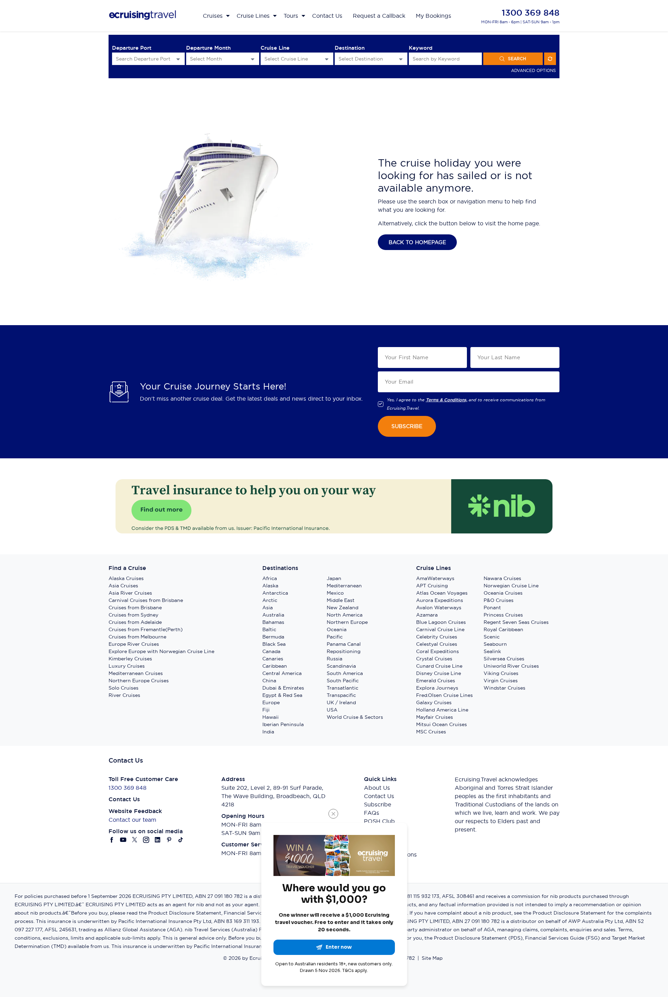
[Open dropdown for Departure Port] (178, 59)
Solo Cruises (123, 688)
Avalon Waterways (438, 607)
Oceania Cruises (503, 593)
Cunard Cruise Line (439, 666)
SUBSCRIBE (406, 426)
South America (345, 673)
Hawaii (270, 717)
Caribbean (274, 666)
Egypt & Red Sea (282, 695)
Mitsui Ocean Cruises (441, 724)
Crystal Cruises (434, 659)
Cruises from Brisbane (135, 607)
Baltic (269, 629)
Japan (334, 578)
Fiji (266, 710)
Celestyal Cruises (436, 644)
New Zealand (342, 607)
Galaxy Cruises (434, 702)
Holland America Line (442, 710)
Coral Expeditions (437, 651)
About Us (377, 787)
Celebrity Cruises (436, 637)
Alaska (270, 585)
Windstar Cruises (504, 688)
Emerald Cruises (435, 680)
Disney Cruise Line (438, 673)
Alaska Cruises (126, 578)
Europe (271, 702)
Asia (267, 607)
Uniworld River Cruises (511, 666)
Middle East (341, 600)
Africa (269, 578)
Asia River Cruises (130, 593)
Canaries (272, 659)
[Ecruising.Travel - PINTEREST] (169, 840)
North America (345, 615)
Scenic (492, 637)
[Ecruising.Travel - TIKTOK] (180, 840)
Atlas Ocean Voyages (442, 593)
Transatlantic (342, 688)
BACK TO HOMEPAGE (417, 242)
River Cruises (124, 695)
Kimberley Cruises (130, 659)
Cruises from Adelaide (135, 622)
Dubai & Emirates (283, 688)
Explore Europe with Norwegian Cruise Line (161, 651)
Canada (271, 651)
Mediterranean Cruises (136, 673)
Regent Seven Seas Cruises (516, 622)
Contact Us (379, 796)
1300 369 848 (530, 12)
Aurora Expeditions (439, 600)
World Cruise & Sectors (355, 717)
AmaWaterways (435, 578)
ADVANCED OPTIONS (533, 70)
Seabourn (495, 644)
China (269, 680)
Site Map (432, 958)
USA (332, 710)
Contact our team (132, 819)
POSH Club (379, 821)
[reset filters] (550, 59)
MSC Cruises (431, 732)
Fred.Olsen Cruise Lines (444, 695)
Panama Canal (344, 644)
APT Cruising (432, 585)
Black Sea (274, 644)
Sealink (492, 651)
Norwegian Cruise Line (511, 585)
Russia (334, 659)
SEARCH (517, 58)
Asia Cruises (123, 585)
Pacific (335, 637)
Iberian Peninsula (283, 724)
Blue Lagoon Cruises (441, 622)
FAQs (371, 812)
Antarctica (275, 593)
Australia (273, 615)
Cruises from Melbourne (137, 637)
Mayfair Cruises (434, 717)
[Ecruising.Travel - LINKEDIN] (158, 840)
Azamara (427, 615)
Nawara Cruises (502, 578)
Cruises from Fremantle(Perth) (146, 629)
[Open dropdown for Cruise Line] (326, 59)
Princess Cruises (503, 615)
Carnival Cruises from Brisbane (146, 600)
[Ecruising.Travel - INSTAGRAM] (146, 840)
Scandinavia (341, 666)
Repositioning (343, 651)
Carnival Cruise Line (440, 629)
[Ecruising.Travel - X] (135, 840)
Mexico (335, 593)
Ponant (492, 607)
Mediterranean (344, 585)
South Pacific (343, 680)
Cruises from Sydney (133, 615)
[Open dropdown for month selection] (252, 59)
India (268, 732)
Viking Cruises (501, 673)
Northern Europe (347, 622)
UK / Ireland (341, 702)
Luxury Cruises (127, 666)
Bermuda (273, 637)
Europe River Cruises (134, 644)
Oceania (337, 629)
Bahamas (273, 622)
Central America (282, 673)
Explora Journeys (437, 688)
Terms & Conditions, (446, 400)
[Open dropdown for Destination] (400, 59)
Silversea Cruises (504, 659)
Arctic (269, 600)
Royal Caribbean (503, 629)
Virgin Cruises (501, 680)
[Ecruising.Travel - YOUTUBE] (123, 840)
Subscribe (377, 804)
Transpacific (341, 695)
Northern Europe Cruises (139, 680)
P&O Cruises (499, 600)
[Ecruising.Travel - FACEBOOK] (112, 840)
